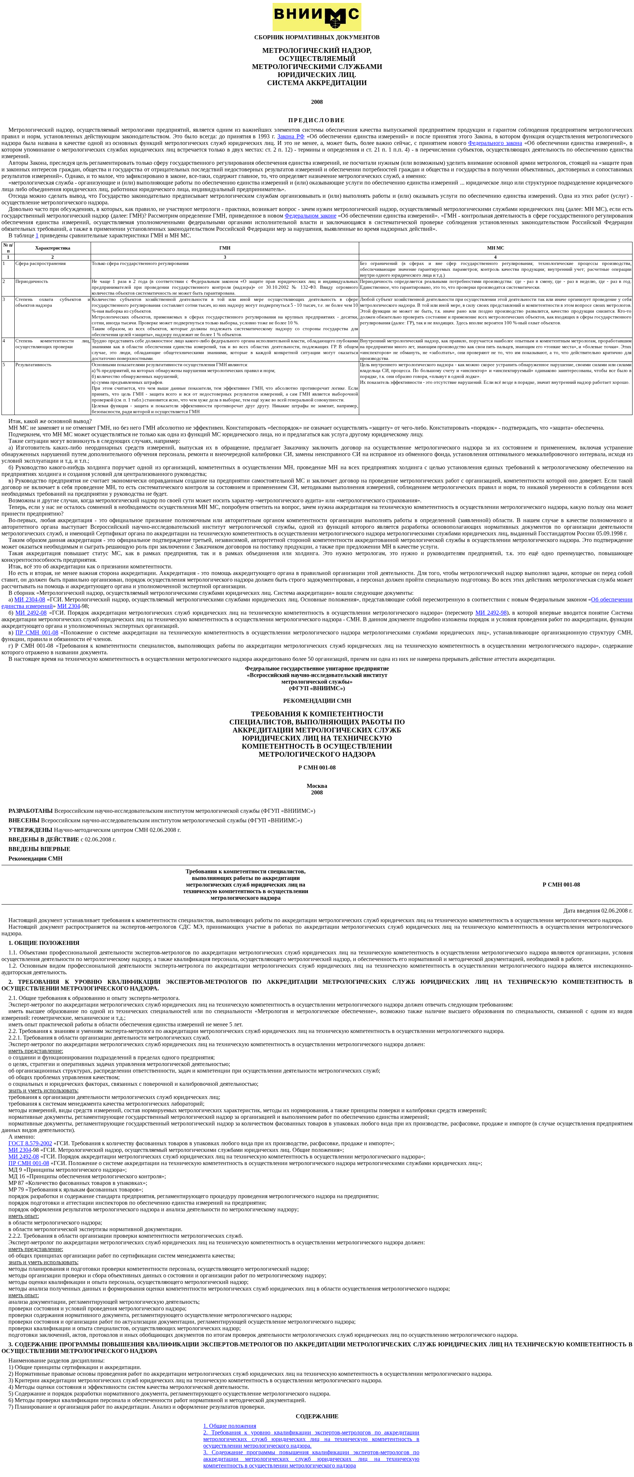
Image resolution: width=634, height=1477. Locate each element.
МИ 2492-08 (31, 613)
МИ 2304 (68, 606)
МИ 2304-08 (29, 599)
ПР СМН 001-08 (36, 632)
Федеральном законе (310, 215)
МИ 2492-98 (491, 613)
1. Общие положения (229, 1426)
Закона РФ (291, 136)
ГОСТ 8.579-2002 (30, 1143)
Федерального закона (495, 143)
